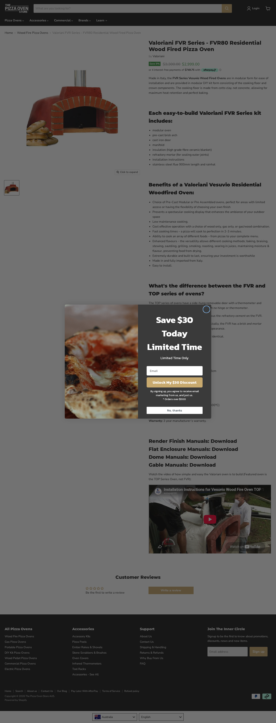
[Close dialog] (206, 309)
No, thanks (174, 410)
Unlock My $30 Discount (175, 382)
